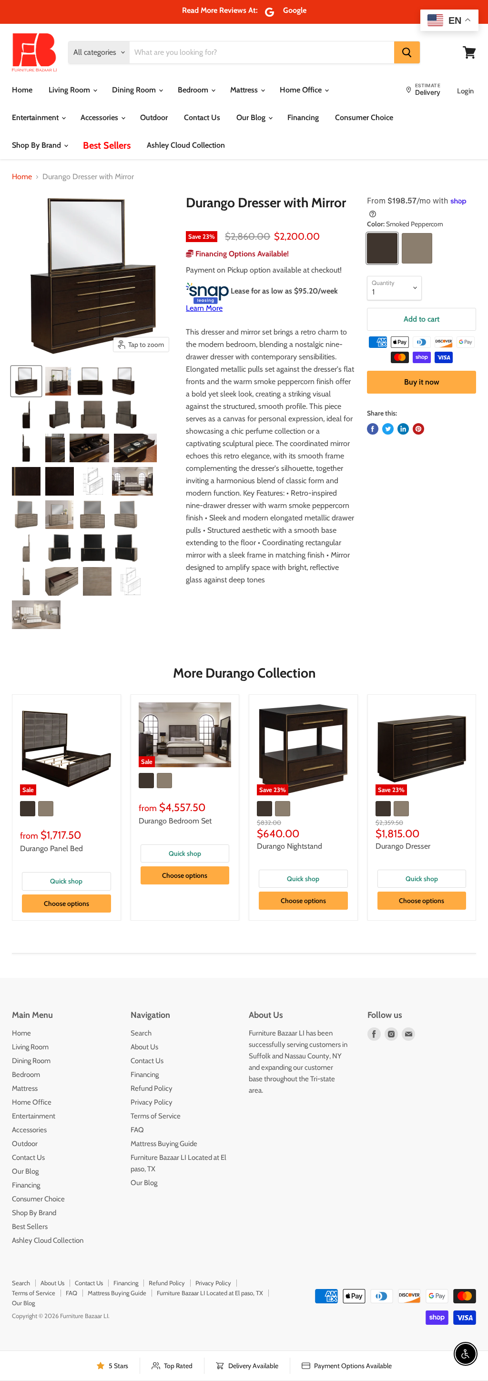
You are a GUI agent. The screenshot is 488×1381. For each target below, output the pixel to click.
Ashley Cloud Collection (186, 145)
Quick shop (66, 881)
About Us (144, 1047)
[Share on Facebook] (372, 429)
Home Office (302, 89)
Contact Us (202, 117)
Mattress (245, 89)
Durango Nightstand (289, 846)
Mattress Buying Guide (164, 1143)
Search (141, 1033)
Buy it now (421, 381)
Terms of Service (156, 1116)
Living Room (70, 89)
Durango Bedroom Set (175, 820)
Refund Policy (152, 1088)
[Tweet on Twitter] (388, 429)
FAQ (137, 1130)
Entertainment (36, 117)
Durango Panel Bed (51, 848)
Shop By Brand (37, 145)
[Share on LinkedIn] (403, 429)
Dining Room (135, 89)
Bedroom (194, 89)
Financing (303, 117)
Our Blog (251, 117)
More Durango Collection (244, 673)
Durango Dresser (403, 846)
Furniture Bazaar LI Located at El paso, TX (210, 1293)
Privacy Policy (152, 1102)
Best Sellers (107, 145)
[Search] (407, 52)
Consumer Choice (364, 117)
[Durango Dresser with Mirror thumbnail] (26, 381)
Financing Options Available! (241, 253)
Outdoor (154, 117)
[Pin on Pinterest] (418, 429)
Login (465, 91)
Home (22, 89)
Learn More (204, 308)
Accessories (100, 117)
